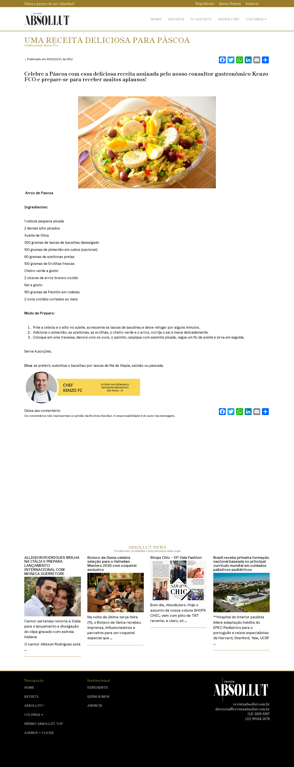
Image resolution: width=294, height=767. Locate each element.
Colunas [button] (255, 19)
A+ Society (201, 19)
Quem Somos (230, 3)
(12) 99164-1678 (257, 718)
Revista (176, 19)
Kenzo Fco (51, 45)
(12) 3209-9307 (259, 713)
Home (156, 19)
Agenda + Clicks (39, 732)
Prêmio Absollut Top (43, 723)
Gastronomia (33, 45)
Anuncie (252, 3)
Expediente (205, 3)
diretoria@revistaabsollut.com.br (242, 708)
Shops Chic (229, 19)
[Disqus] (147, 477)
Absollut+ (34, 705)
